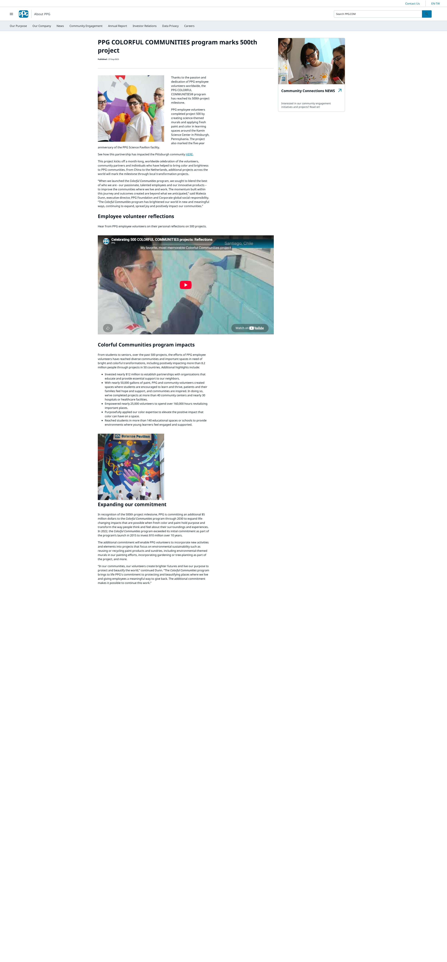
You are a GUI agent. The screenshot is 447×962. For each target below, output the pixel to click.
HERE (189, 154)
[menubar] (102, 25)
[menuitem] (18, 25)
